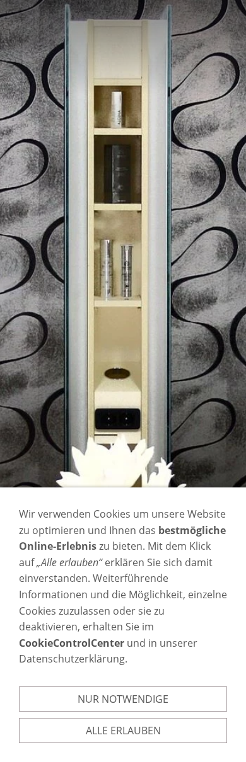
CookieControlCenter (71, 643)
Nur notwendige (123, 699)
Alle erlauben (123, 730)
